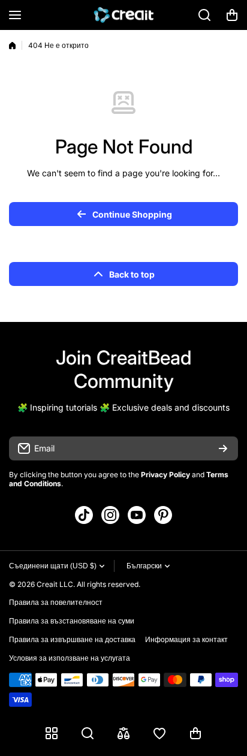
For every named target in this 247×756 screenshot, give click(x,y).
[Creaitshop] (123, 15)
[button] (232, 15)
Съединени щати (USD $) (53, 566)
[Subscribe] (223, 448)
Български (144, 566)
